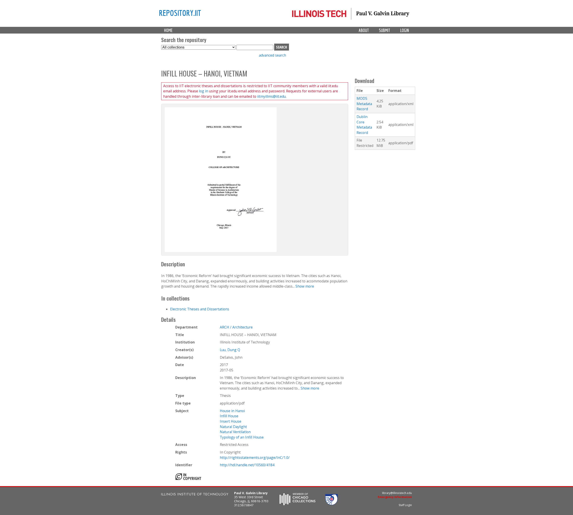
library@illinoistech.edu (397, 493)
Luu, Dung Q (230, 349)
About (364, 30)
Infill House (229, 415)
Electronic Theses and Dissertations (199, 309)
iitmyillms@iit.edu (271, 96)
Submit (384, 30)
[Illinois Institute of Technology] (194, 495)
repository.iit (180, 12)
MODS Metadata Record (364, 103)
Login (404, 30)
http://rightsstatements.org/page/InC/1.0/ (255, 457)
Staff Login (405, 505)
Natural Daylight (233, 426)
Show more (304, 286)
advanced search (272, 55)
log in (203, 91)
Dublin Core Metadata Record (364, 124)
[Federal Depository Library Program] (331, 503)
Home (168, 30)
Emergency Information (395, 497)
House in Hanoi (232, 410)
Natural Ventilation (235, 431)
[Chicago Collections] (297, 503)
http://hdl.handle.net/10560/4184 (247, 464)
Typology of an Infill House (242, 437)
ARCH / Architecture (236, 327)
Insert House (230, 421)
